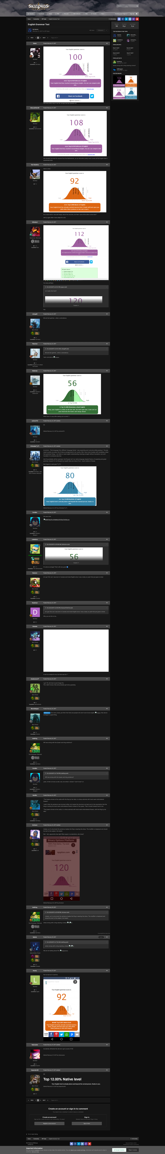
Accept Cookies (119, 1150)
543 (36, 819)
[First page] (28, 38)
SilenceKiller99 (34, 108)
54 (36, 1064)
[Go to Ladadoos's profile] (35, 549)
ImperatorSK (35, 1070)
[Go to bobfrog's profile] (35, 748)
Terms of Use (35, 1151)
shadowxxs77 (35, 679)
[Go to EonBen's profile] (35, 522)
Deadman (35, 603)
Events (94, 14)
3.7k (35, 567)
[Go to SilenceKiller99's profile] (35, 117)
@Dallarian (47, 712)
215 (36, 1093)
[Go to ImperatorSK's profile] (35, 1079)
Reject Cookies (132, 1150)
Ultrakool (35, 222)
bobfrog (34, 738)
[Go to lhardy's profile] (35, 980)
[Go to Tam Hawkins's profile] (35, 174)
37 (36, 62)
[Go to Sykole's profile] (30, 30)
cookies (37, 1150)
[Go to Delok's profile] (35, 53)
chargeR (34, 314)
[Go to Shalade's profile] (35, 636)
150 (36, 531)
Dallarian (34, 371)
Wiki (86, 14)
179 (36, 732)
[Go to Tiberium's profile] (35, 353)
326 (36, 964)
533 (36, 762)
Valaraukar (35, 1044)
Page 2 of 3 (54, 37)
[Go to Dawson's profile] (35, 582)
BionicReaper (35, 708)
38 (36, 337)
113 (36, 184)
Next (44, 37)
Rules (50, 14)
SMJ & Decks (76, 14)
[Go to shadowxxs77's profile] (35, 688)
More (102, 14)
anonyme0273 (135, 39)
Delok (35, 43)
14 (36, 363)
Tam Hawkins (35, 164)
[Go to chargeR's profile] (35, 323)
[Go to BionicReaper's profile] (35, 718)
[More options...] (107, 43)
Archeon (34, 825)
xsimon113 (35, 421)
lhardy (35, 970)
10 (36, 990)
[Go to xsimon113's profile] (35, 430)
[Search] (137, 6)
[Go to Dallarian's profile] (35, 380)
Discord (66, 14)
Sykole (36, 29)
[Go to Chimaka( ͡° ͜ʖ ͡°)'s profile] (35, 455)
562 (36, 622)
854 (36, 127)
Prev (32, 37)
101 (36, 596)
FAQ (58, 14)
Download (41, 14)
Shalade (34, 626)
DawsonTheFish (65, 607)
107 (36, 650)
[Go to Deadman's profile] (35, 612)
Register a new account (49, 1123)
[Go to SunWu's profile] (35, 805)
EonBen (35, 512)
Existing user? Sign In (121, 14)
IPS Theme (28, 1143)
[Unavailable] (76, 253)
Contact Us (30, 1144)
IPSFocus (35, 1143)
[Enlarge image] (73, 74)
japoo (62, 287)
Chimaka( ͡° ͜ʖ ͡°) (34, 446)
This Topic (130, 6)
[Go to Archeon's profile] (35, 834)
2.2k (35, 246)
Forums (31, 14)
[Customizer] (137, 14)
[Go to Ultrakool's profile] (35, 231)
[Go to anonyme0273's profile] (128, 40)
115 (36, 848)
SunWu (35, 795)
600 (36, 390)
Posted (49, 43)
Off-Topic (47, 31)
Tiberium (34, 343)
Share (92, 30)
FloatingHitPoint (102, 933)
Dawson (34, 573)
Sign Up (132, 14)
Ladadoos (35, 539)
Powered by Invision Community (131, 1144)
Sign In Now (87, 1123)
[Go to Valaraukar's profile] (35, 1054)
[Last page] (48, 38)
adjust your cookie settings (78, 1150)
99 (36, 702)
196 (36, 470)
